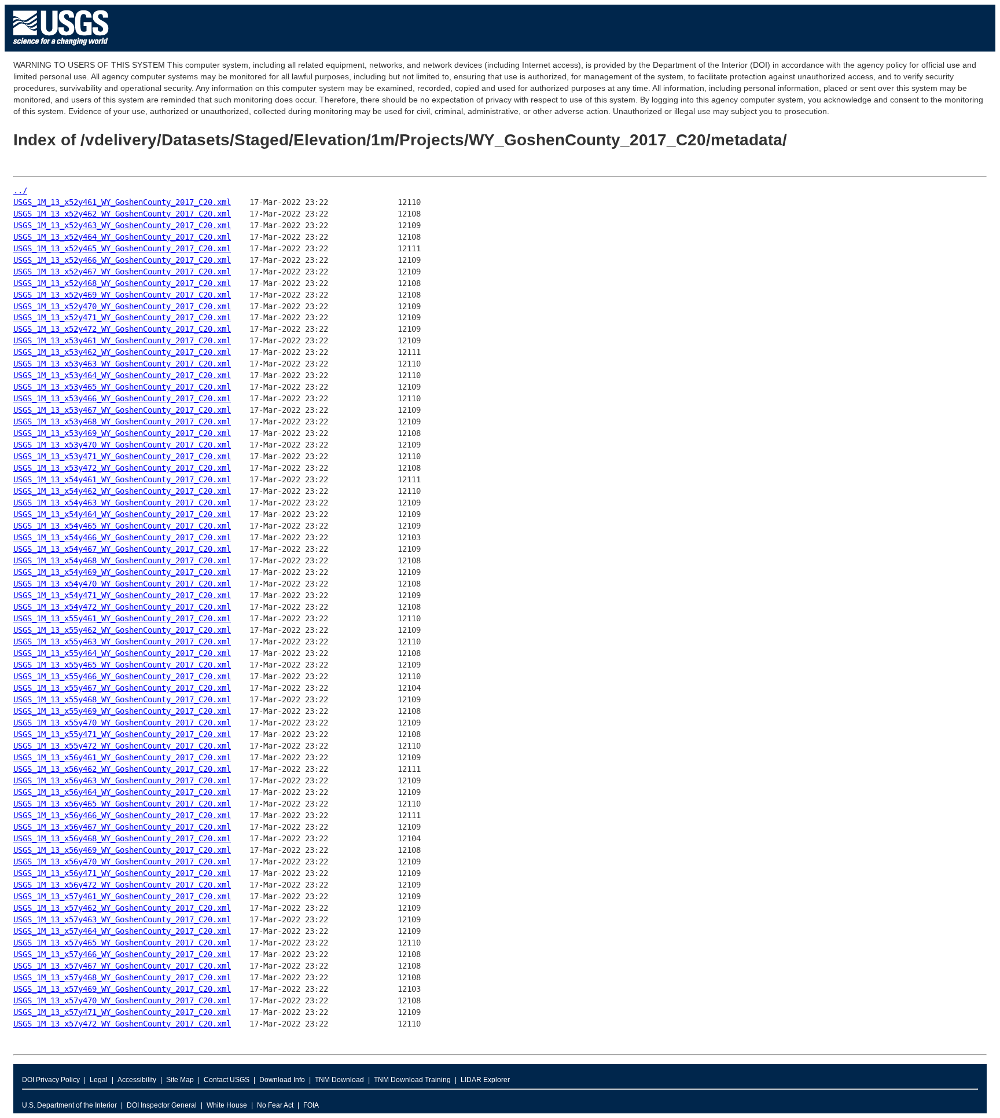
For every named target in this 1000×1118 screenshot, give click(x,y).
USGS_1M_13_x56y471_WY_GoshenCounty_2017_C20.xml (122, 873)
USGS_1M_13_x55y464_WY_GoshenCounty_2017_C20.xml (122, 653)
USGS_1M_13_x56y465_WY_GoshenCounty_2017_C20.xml (122, 803)
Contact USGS (226, 1080)
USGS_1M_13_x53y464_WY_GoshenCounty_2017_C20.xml (122, 375)
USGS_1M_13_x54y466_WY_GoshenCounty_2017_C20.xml (122, 537)
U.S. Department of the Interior (69, 1105)
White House (227, 1105)
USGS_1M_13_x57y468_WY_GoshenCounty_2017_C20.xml (122, 977)
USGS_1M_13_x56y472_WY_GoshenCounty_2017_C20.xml (122, 884)
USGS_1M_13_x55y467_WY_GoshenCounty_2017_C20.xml (122, 687)
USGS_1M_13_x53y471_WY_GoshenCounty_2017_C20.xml (122, 456)
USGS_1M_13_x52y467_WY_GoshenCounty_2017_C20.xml (122, 271)
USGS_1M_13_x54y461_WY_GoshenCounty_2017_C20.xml (122, 479)
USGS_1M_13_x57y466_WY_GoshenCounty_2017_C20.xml (122, 954)
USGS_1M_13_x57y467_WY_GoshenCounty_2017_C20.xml (122, 965)
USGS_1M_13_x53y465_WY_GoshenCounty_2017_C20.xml (122, 386)
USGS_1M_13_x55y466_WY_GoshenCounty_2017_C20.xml (122, 676)
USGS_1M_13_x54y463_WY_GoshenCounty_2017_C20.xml (122, 502)
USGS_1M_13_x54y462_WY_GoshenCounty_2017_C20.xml (122, 491)
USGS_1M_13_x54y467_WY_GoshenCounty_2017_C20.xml (122, 548)
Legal (99, 1080)
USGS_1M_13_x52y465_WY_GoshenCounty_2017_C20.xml (122, 248)
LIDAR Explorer (485, 1080)
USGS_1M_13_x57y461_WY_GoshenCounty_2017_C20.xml (122, 896)
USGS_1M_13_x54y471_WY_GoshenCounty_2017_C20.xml (122, 595)
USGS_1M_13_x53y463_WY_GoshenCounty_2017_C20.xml (122, 363)
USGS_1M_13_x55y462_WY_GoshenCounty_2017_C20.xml (122, 630)
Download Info (282, 1080)
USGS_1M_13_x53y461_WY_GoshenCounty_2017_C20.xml (122, 340)
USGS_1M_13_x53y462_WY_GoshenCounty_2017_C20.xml (122, 352)
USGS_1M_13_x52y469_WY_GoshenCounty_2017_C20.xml (122, 294)
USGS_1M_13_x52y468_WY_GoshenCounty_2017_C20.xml (122, 283)
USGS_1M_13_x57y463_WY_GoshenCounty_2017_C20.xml (122, 919)
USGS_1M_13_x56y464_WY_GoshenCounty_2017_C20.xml (122, 792)
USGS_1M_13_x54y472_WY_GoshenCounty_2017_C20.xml (122, 606)
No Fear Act (275, 1105)
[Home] (61, 48)
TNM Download (339, 1080)
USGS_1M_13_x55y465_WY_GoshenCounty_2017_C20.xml (122, 664)
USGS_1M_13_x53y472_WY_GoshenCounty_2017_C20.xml (122, 467)
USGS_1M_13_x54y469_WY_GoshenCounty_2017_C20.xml (122, 572)
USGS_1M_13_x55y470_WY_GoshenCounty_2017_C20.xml (122, 722)
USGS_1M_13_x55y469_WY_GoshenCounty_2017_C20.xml (122, 711)
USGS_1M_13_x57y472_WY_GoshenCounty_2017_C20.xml (122, 1023)
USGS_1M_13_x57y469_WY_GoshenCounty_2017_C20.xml (122, 989)
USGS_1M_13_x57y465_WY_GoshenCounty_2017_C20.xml (122, 942)
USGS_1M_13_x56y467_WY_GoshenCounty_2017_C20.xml (122, 826)
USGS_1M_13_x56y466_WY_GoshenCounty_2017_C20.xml (122, 815)
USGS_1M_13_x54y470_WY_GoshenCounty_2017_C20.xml (122, 583)
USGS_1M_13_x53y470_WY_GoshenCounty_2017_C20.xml (122, 444)
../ (20, 190)
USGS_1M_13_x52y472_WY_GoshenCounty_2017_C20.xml (122, 328)
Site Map (180, 1080)
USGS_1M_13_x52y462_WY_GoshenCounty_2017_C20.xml (122, 213)
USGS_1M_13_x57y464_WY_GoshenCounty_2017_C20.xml (122, 931)
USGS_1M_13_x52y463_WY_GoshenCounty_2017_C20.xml (122, 225)
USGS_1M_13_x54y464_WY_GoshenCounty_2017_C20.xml (122, 514)
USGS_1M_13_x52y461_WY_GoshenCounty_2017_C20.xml (122, 202)
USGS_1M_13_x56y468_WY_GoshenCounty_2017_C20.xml (122, 838)
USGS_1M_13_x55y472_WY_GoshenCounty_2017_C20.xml (122, 745)
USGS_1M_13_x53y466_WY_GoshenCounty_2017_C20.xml (122, 398)
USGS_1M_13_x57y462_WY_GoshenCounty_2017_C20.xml (122, 907)
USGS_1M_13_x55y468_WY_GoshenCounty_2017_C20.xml (122, 699)
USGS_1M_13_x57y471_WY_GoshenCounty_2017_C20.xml (122, 1012)
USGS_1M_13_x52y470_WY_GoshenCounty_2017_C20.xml (122, 306)
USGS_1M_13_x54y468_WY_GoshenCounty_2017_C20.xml (122, 560)
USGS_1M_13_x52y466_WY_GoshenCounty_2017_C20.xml (122, 260)
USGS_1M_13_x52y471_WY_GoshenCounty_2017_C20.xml (122, 317)
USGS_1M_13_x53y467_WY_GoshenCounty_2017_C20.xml (122, 410)
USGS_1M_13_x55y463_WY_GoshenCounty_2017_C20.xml (122, 641)
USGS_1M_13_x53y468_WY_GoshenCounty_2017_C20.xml (122, 421)
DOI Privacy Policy (51, 1080)
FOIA (311, 1105)
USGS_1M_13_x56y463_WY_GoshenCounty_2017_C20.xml (122, 780)
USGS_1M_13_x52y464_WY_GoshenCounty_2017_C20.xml (122, 236)
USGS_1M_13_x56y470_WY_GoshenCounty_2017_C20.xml (122, 861)
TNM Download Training (412, 1080)
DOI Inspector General (162, 1105)
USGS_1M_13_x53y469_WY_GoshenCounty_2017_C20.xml (122, 433)
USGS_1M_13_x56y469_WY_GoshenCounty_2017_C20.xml (122, 850)
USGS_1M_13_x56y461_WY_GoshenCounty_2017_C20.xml (122, 757)
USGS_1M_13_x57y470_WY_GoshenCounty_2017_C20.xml (122, 1000)
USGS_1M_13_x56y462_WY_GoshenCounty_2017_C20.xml (122, 769)
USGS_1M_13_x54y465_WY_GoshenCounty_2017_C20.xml (122, 525)
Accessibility (136, 1080)
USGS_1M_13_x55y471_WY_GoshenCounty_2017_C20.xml (122, 734)
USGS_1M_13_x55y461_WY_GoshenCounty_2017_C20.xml (122, 618)
